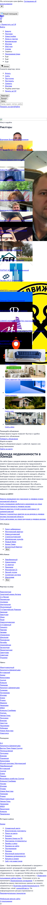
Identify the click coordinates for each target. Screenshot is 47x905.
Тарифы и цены (11, 843)
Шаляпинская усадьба (14, 539)
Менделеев (9, 577)
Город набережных (13, 529)
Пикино (3, 776)
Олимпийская (5, 645)
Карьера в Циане (12, 858)
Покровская (5, 640)
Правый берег (10, 541)
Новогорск (4, 733)
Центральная (5, 604)
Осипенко (4, 602)
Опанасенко (5, 635)
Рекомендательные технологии (13, 893)
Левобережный (11, 559)
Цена (3, 101)
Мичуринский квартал (14, 531)
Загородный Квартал (13, 547)
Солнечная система (13, 574)
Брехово (3, 720)
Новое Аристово (6, 730)
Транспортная (5, 592)
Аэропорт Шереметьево (10, 687)
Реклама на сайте (12, 846)
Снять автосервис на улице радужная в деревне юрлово (23, 519)
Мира (2, 617)
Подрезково (5, 692)
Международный (7, 667)
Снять (7, 76)
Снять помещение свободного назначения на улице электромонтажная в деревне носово (21, 505)
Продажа (9, 33)
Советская (4, 655)
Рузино (3, 700)
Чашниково (4, 725)
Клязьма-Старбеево (8, 710)
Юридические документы (15, 831)
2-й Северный (5, 624)
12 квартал (9, 564)
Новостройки (10, 36)
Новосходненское (7, 622)
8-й (1, 743)
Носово (3, 783)
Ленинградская (6, 650)
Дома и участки (11, 39)
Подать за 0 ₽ (10, 91)
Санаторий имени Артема (10, 594)
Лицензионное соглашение (21, 880)
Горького (3, 627)
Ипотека (8, 44)
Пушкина (3, 657)
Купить (8, 73)
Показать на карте (7, 106)
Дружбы (3, 642)
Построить (9, 81)
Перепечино (5, 814)
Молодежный (5, 607)
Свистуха (3, 723)
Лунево (3, 788)
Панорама (9, 567)
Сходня (3, 680)
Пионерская (5, 599)
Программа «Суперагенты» (16, 841)
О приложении (6, 901)
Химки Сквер (10, 544)
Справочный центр (12, 828)
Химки (2, 675)
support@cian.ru (22, 888)
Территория (4, 809)
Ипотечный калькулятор (15, 853)
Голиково (4, 690)
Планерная (4, 758)
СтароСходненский (13, 536)
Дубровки (4, 728)
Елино (2, 697)
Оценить (8, 83)
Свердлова (4, 652)
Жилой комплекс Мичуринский (13, 763)
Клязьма (3, 682)
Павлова (3, 629)
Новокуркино (10, 562)
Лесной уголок (11, 572)
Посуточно (9, 78)
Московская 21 (11, 569)
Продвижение (10, 848)
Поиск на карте (11, 833)
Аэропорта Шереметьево (10, 670)
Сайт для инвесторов (13, 861)
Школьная (4, 637)
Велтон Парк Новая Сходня (11, 748)
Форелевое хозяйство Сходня (12, 778)
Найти (17, 106)
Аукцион (8, 836)
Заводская (4, 614)
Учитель (3, 713)
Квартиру (5, 95)
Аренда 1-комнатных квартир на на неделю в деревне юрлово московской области (22, 515)
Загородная (5, 647)
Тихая (2, 619)
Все (7, 549)
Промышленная (6, 750)
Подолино (4, 718)
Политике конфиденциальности (26, 885)
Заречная (3, 612)
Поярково (4, 685)
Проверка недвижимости (15, 856)
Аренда (8, 31)
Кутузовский (5, 672)
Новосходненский (12, 534)
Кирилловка (5, 677)
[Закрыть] (2, 6)
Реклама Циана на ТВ (13, 838)
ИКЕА (2, 708)
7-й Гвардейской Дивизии (10, 609)
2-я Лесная (4, 597)
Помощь (8, 851)
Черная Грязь (5, 715)
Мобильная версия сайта (10, 898)
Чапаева (3, 632)
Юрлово (3, 695)
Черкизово (4, 705)
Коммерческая (11, 41)
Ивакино (3, 703)
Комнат (4, 98)
